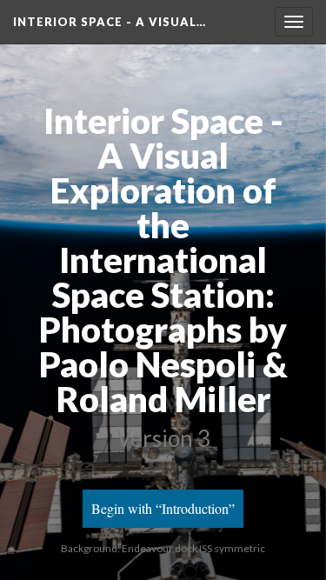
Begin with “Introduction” (163, 508)
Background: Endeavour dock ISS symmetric (163, 548)
